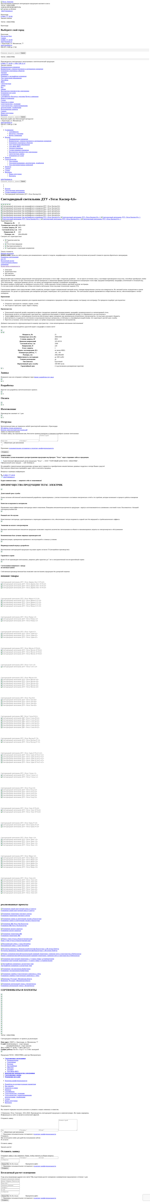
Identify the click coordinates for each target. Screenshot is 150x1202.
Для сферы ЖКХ (15, 146)
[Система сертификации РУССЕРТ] (1, 1009)
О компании (5, 95)
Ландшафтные (12, 1066)
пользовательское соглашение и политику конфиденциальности (31, 448)
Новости (8, 157)
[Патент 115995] (1, 1015)
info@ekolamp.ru (7, 11)
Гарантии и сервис (7, 102)
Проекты (8, 167)
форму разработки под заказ (44, 377)
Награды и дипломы (18, 96)
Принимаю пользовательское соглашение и (29, 1134)
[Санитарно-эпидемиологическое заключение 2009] (1, 1011)
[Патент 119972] (1, 1027)
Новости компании (7, 98)
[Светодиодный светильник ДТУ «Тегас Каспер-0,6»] (30, 217)
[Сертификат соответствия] (1, 1005)
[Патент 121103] (1, 1023)
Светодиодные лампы (16, 154)
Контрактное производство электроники (23, 152)
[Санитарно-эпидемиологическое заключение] (1, 1003)
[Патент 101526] (1, 1017)
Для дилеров (13, 161)
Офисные (10, 1068)
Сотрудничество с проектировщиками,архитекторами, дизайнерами (14, 106)
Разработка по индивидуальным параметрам (20, 1084)
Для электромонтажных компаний (21, 165)
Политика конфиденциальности (16, 1081)
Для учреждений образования (19, 144)
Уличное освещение (16, 148)
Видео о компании (32, 96)
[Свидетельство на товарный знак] (1, 994)
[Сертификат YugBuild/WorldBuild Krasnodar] (1, 1007)
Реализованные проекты (9, 109)
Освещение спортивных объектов (21, 143)
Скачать (3, 111)
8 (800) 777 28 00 (6, 16)
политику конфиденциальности (45, 1134)
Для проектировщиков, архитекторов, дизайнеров (26, 163)
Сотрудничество (10, 159)
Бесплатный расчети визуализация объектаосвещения (9, 262)
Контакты (4, 115)
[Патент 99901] (1, 1019)
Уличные (10, 1064)
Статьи (3, 100)
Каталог (8, 137)
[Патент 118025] (1, 1021)
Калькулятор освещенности (10, 266)
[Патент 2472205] (1, 1031)
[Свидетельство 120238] (1, 1033)
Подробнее (8, 595)
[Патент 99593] (1, 1025)
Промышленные (12, 1060)
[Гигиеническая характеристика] (1, 1000)
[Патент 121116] (1, 1029)
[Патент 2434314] (1, 1013)
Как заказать (9, 1086)
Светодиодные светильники (15, 190)
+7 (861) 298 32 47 (19, 63)
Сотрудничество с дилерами (11, 104)
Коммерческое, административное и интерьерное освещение (30, 141)
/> (100, 217)
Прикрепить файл (32, 1164)
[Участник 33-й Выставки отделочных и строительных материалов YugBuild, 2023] (1, 996)
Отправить (5, 452)
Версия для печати (7, 253)
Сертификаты (5, 96)
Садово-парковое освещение (19, 150)
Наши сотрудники (7, 113)
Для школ (10, 1069)
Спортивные (11, 1062)
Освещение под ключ (16, 155)
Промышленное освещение (18, 139)
